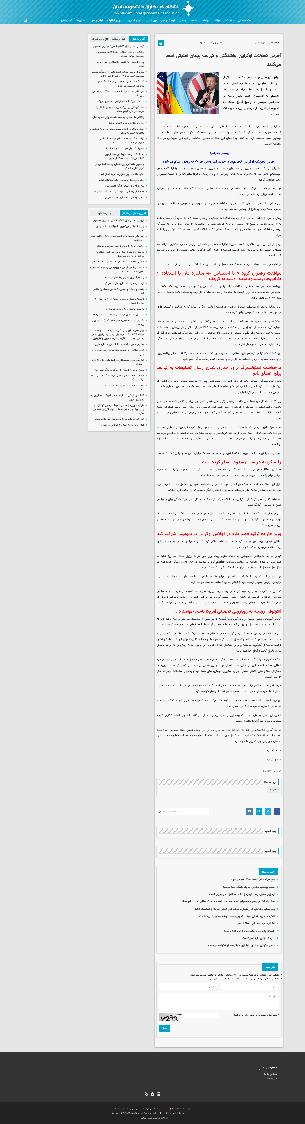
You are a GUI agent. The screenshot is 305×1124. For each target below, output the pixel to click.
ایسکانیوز (244, 126)
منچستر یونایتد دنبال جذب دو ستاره (125, 309)
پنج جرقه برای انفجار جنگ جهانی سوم (253, 879)
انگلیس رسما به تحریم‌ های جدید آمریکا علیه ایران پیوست (118, 323)
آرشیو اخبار (66, 21)
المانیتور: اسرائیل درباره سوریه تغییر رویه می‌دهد (118, 315)
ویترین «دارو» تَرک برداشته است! (126, 123)
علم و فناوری (135, 21)
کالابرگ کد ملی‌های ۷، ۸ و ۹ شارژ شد (124, 149)
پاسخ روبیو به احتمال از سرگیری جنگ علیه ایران (119, 370)
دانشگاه (229, 21)
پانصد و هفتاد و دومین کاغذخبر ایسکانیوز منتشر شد (118, 291)
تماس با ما (270, 1074)
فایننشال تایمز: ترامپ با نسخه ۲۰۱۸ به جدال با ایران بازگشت (119, 301)
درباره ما (272, 1078)
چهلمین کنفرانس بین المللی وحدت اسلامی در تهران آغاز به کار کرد (119, 166)
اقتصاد (193, 21)
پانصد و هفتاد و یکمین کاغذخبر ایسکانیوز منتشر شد (118, 388)
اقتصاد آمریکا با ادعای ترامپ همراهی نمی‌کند (120, 101)
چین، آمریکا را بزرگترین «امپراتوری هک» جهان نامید (120, 64)
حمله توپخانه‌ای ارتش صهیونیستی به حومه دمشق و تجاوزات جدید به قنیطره (117, 131)
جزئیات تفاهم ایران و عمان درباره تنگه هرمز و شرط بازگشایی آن (117, 378)
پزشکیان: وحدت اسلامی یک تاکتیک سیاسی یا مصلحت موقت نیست (120, 54)
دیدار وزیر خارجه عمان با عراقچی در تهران (122, 425)
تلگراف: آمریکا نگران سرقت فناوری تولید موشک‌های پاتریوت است (237, 916)
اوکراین (273, 790)
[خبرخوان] (146, 1095)
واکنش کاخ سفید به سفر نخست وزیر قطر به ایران (118, 117)
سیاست (217, 21)
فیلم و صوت (96, 21)
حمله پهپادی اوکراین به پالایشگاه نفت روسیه (249, 887)
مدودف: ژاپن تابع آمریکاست (258, 938)
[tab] (138, 39)
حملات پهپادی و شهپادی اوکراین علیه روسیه (249, 931)
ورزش (182, 21)
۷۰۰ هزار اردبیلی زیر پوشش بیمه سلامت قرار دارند (117, 192)
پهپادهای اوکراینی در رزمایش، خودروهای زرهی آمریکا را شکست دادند (235, 909)
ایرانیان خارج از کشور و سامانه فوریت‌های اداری (119, 344)
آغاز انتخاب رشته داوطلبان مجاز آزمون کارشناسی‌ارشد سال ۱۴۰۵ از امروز (124, 156)
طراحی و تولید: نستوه (151, 1118)
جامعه (205, 21)
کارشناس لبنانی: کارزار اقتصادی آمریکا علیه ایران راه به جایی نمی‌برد (117, 397)
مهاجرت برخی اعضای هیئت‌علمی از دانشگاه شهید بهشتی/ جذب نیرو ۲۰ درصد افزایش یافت (118, 74)
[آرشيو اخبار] (158, 1095)
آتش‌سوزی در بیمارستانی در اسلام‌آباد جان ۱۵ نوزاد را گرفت (118, 362)
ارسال (164, 1028)
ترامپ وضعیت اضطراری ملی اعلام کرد (124, 197)
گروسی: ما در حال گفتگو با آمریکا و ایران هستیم (118, 46)
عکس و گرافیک (115, 21)
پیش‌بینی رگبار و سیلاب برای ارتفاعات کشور (121, 180)
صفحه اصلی (244, 21)
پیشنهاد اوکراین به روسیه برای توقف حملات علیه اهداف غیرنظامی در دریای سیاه (228, 901)
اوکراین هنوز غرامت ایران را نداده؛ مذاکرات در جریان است (242, 894)
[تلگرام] (152, 1095)
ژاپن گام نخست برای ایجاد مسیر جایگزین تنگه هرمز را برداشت (117, 94)
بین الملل (151, 21)
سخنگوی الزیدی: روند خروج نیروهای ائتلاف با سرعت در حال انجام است (120, 109)
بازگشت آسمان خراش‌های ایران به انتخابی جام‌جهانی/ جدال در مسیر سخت (122, 141)
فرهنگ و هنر (168, 21)
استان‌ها (81, 21)
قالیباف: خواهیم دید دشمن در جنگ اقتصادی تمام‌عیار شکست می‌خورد (120, 84)
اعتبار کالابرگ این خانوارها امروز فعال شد (122, 174)
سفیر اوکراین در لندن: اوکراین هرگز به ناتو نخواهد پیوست (241, 945)
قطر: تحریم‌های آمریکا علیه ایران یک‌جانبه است (119, 419)
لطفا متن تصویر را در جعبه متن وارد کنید (256, 1015)
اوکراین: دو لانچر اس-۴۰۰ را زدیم (256, 923)
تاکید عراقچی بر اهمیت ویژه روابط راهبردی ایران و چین (118, 352)
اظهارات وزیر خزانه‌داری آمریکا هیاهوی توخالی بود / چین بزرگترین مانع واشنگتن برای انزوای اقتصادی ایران (117, 409)
